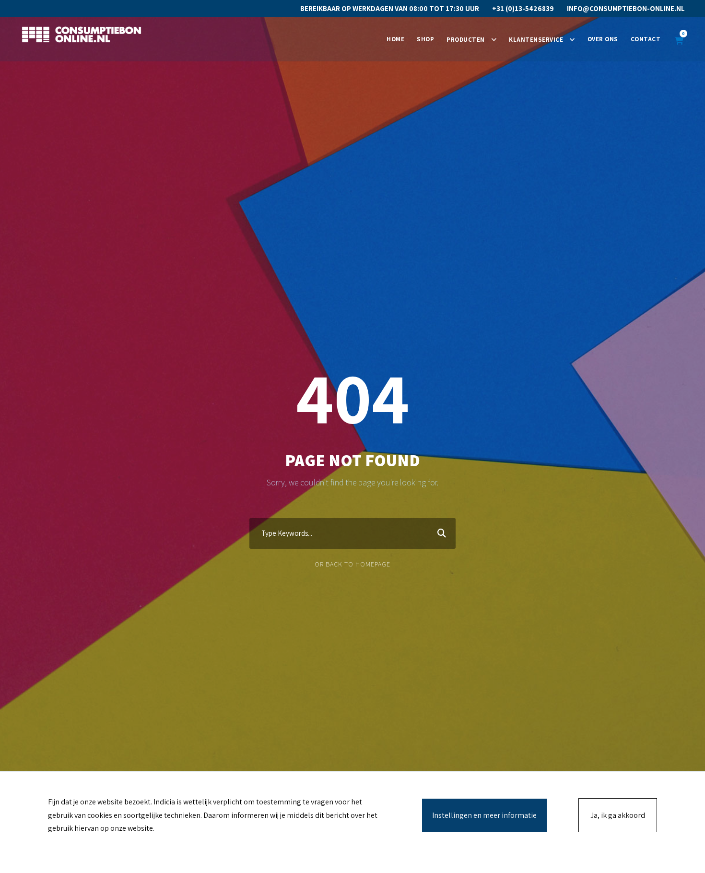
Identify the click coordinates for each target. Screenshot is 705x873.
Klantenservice (536, 39)
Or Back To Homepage (352, 564)
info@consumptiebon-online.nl (626, 8)
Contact (646, 39)
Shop (425, 39)
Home (395, 39)
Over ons (603, 39)
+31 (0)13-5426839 (523, 8)
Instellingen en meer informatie (484, 815)
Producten (465, 39)
